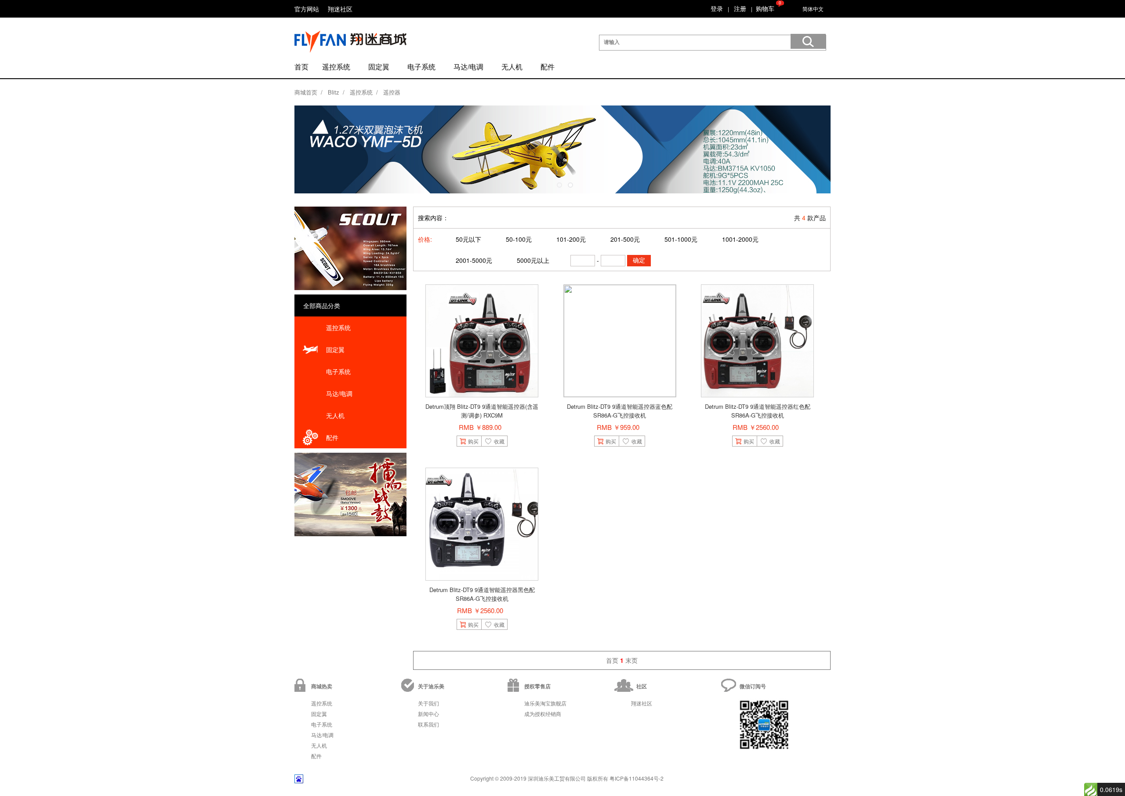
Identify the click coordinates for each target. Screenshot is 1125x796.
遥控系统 (336, 67)
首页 (301, 67)
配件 (548, 67)
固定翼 (378, 67)
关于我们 (428, 703)
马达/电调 (468, 67)
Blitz (333, 92)
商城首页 (305, 92)
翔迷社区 (340, 8)
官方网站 (306, 8)
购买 (473, 441)
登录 (717, 8)
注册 (740, 8)
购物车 (765, 8)
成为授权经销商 (542, 713)
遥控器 (391, 92)
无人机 (512, 67)
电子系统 (421, 67)
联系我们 (428, 724)
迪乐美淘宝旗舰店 (545, 703)
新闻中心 (428, 713)
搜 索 (808, 41)
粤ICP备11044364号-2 (637, 778)
